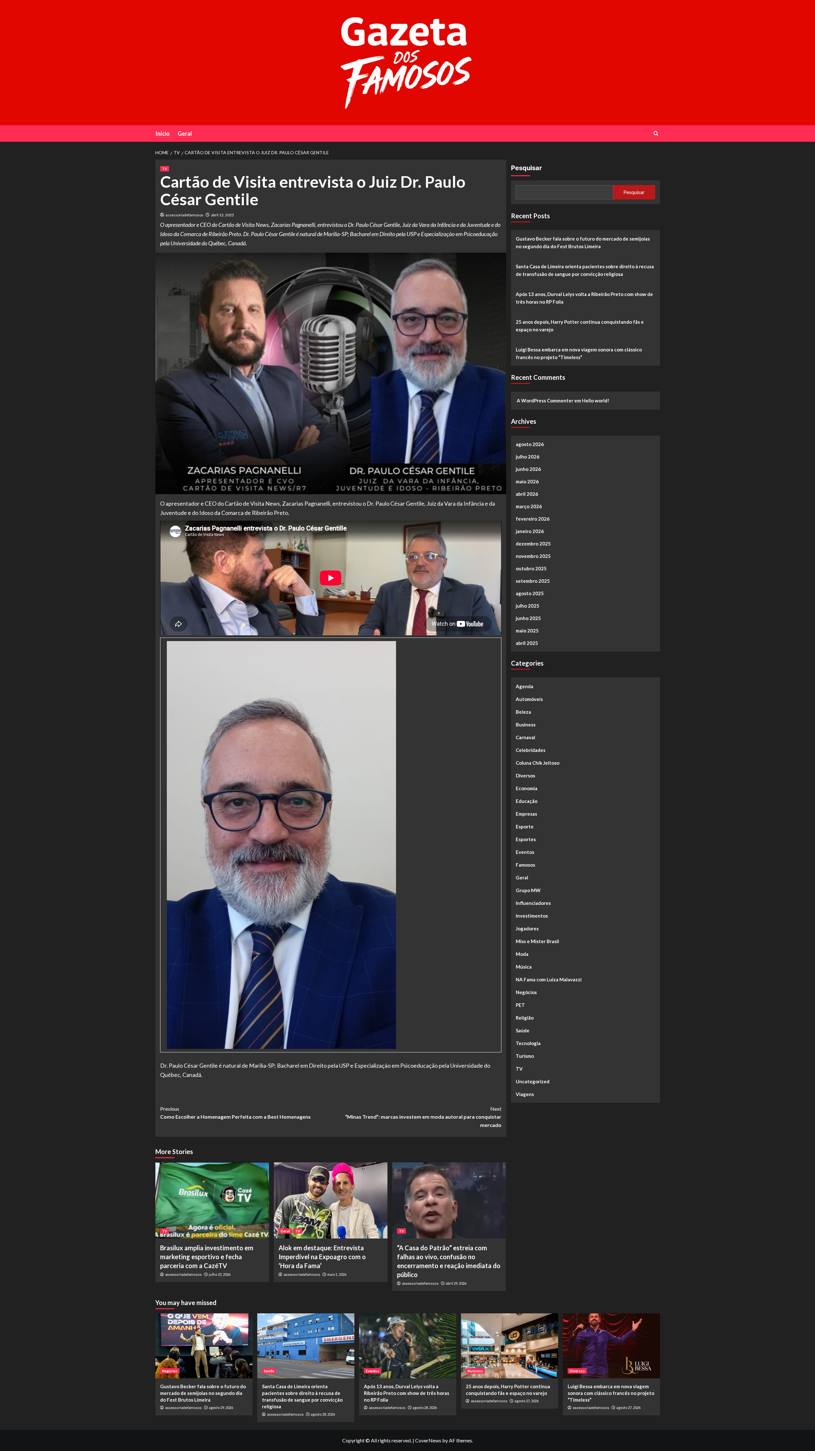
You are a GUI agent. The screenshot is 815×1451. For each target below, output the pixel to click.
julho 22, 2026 (219, 1274)
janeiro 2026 (530, 531)
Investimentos (532, 916)
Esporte (525, 826)
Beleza (523, 712)
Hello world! (595, 400)
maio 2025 (527, 630)
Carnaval (525, 737)
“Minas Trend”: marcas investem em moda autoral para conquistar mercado (423, 1117)
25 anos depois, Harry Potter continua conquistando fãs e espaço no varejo (580, 325)
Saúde (522, 1030)
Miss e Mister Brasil (537, 941)
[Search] (656, 133)
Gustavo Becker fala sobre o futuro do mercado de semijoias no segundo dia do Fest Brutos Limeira (583, 242)
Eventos (525, 852)
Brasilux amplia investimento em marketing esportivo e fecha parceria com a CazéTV (206, 1256)
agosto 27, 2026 (526, 1401)
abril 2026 (527, 494)
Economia (526, 788)
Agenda (524, 686)
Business (525, 724)
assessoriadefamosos (184, 215)
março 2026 (529, 506)
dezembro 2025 (533, 543)
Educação (526, 801)
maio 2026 (527, 481)
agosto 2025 (530, 593)
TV (164, 169)
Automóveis (529, 699)
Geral (185, 133)
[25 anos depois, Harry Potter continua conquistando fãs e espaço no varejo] (509, 1345)
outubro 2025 (531, 568)
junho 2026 (528, 469)
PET (520, 1005)
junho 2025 (528, 618)
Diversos (525, 775)
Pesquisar (526, 168)
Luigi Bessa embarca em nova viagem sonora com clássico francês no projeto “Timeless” (579, 353)
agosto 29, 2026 (221, 1407)
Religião (525, 1018)
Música (524, 967)
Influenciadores (533, 903)
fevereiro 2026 (532, 519)
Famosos (525, 865)
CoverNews (428, 1440)
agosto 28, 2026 (323, 1414)
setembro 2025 (533, 581)
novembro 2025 (533, 556)
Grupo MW (528, 890)
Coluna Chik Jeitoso (537, 763)
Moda (522, 954)
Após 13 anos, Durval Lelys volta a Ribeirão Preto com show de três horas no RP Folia (584, 298)
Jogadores (527, 928)
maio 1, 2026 (336, 1274)
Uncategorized (532, 1081)
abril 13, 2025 (222, 215)
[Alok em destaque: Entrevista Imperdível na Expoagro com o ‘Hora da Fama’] (330, 1200)
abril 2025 (527, 643)
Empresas (526, 814)
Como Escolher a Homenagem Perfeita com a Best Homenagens (235, 1113)
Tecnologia (528, 1043)
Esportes (526, 839)
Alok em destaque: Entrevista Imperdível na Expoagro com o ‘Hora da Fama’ (322, 1256)
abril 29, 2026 (456, 1283)
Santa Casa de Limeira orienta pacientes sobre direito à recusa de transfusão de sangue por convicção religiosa (585, 270)
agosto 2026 (530, 444)
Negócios (526, 992)
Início (162, 133)
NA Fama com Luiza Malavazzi (549, 979)
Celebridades (530, 750)
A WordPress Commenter (545, 400)
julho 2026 (527, 456)
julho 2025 (527, 606)
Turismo (525, 1056)
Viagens (525, 1094)
